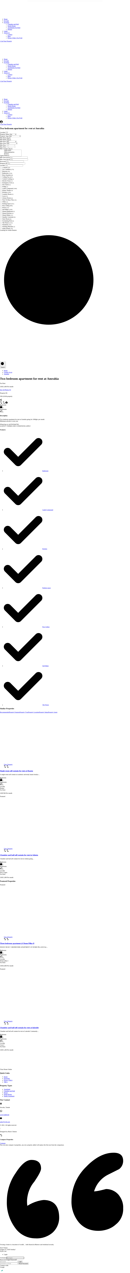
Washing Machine (8, 226)
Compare (3, 1143)
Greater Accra (8, 372)
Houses (10, 29)
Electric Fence (7, 181)
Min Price (3, 141)
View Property (8, 764)
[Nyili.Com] (14, 16)
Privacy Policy (8, 1080)
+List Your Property (6, 41)
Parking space (46, 588)
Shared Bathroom (8, 211)
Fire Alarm (6, 184)
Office (5, 202)
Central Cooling (8, 179)
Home (6, 19)
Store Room (6, 219)
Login (20, 1261)
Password (3, 1260)
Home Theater (7, 190)
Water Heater (7, 228)
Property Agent (52, 712)
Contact (10, 34)
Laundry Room (7, 194)
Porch (5, 207)
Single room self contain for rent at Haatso (16, 771)
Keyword (3, 161)
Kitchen (6, 192)
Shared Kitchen (7, 213)
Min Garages (4, 149)
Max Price (3, 143)
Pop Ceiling (7, 205)
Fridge (5, 186)
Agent (2, 155)
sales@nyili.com (5, 1122)
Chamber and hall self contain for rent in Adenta (19, 855)
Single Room (12, 26)
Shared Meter (7, 215)
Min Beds (3, 138)
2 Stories (6, 167)
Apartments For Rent (14, 27)
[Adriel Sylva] (12, 150)
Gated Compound (9, 188)
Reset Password (23, 1263)
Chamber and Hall (13, 24)
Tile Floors (7, 223)
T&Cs (6, 1082)
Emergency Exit (8, 183)
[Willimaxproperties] (12, 152)
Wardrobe (6, 224)
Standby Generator (8, 217)
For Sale (6, 21)
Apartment (7, 1089)
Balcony (6, 171)
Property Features (14, 712)
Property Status (5, 134)
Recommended (4, 712)
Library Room (7, 198)
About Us (7, 33)
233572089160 (4, 1115)
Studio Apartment (9, 1096)
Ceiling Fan (7, 177)
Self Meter (7, 209)
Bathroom (7, 173)
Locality (2, 165)
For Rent (6, 22)
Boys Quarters (7, 175)
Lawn (5, 196)
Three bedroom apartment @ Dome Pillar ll (17, 943)
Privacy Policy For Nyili (15, 38)
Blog (9, 36)
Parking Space (8, 204)
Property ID (4, 163)
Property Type (4, 136)
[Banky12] (12, 155)
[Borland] (12, 154)
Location (3, 132)
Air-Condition (8, 169)
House (6, 1093)
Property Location (33, 712)
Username (3, 1258)
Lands (6, 31)
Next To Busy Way (9, 200)
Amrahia (6, 374)
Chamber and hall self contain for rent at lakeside (19, 1028)
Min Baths (3, 139)
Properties (7, 1078)
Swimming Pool (8, 221)
